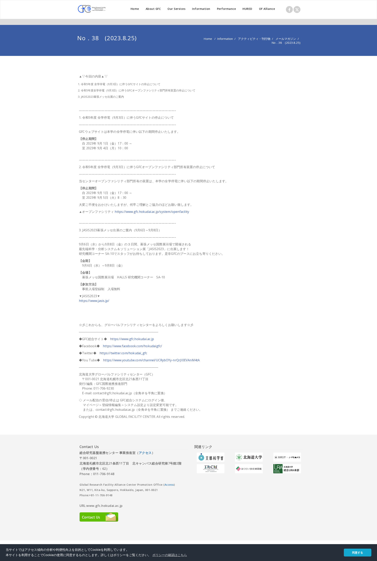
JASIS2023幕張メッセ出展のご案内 (102, 96)
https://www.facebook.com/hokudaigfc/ (132, 346)
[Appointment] (92, 9)
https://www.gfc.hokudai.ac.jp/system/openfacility (152, 211)
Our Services (176, 9)
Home (135, 9)
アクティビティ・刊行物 (254, 39)
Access (169, 484)
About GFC (153, 9)
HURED (247, 9)
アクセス (145, 453)
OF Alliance (267, 9)
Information (201, 9)
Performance (226, 9)
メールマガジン (285, 39)
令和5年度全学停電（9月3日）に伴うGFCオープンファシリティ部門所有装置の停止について (138, 90)
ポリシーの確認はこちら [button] (169, 555)
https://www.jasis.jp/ (94, 301)
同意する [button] (357, 552)
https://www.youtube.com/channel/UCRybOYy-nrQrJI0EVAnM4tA (151, 360)
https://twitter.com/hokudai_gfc (123, 353)
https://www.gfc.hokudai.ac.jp (132, 339)
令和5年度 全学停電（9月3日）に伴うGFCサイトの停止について (120, 84)
